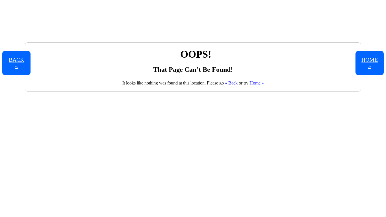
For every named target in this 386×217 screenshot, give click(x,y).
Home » (257, 83)
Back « (16, 63)
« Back (231, 83)
